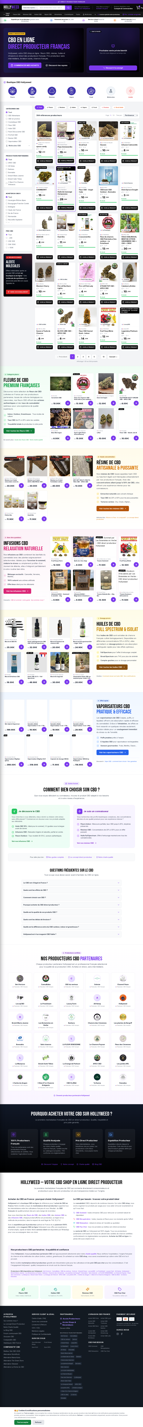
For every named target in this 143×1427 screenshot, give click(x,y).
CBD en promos (14, 119)
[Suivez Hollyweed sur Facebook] (122, 1334)
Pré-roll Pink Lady (86, 286)
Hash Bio (61, 237)
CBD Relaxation (82, 1223)
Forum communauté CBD (12, 1333)
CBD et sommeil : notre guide (20, 600)
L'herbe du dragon (84, 1275)
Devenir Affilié (65, 1328)
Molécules (88, 14)
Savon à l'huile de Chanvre (43, 332)
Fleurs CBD (16, 14)
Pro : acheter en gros (132, 14)
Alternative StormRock (12, 1354)
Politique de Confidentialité (41, 1334)
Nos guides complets (56, 857)
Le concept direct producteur (81, 857)
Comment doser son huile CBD (113, 676)
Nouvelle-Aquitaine (15, 220)
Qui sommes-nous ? (37, 600)
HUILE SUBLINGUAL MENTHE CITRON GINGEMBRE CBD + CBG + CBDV (129, 240)
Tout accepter (22, 1422)
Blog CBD (98, 1164)
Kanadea (14, 1276)
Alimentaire (58, 14)
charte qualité (91, 1254)
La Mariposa (26, 1275)
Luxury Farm (110, 1271)
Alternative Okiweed (11, 1364)
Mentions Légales (38, 1331)
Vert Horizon (47, 1271)
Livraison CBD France (99, 1314)
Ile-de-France (13, 213)
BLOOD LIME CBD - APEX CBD (65, 332)
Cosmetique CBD (14, 122)
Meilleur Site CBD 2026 (12, 1351)
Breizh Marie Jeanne (16, 176)
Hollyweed (125, 1271)
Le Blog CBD (8, 1330)
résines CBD (59, 1215)
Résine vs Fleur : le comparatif (116, 517)
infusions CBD (16, 1218)
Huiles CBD (38, 14)
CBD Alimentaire (14, 115)
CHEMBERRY (41, 190)
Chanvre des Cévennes (56, 1273)
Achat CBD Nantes (104, 1327)
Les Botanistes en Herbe (33, 1273)
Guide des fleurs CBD (22, 440)
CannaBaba (56, 1271)
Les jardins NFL (72, 1275)
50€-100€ (12, 244)
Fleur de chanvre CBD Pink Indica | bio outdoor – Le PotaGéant (108, 240)
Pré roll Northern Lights (64, 287)
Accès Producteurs (71, 1319)
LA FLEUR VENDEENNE (105, 1273)
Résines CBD (27, 14)
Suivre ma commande (39, 1321)
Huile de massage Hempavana (65, 193)
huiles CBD (46, 1215)
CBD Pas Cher (81, 1227)
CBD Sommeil (81, 1213)
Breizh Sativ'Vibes (15, 179)
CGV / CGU (36, 1328)
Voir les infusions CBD (16, 591)
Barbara (11, 169)
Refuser (38, 1422)
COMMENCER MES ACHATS (26, 65)
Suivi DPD (47, 1347)
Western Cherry (42, 286)
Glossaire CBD (9, 1336)
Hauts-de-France (14, 210)
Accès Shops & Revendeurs (69, 1323)
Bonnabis (11, 172)
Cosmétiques (68, 14)
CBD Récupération (83, 1219)
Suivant (112, 357)
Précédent (62, 357)
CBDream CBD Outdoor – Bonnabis (108, 191)
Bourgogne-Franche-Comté (18, 203)
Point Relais (48, 1342)
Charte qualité (84, 1164)
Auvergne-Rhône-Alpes (17, 200)
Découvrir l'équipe (51, 1164)
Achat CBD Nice (93, 1326)
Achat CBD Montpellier (92, 1332)
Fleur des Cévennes (66, 1377)
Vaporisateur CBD (14, 141)
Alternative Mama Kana (12, 1357)
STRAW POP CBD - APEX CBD (107, 287)
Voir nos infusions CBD (21, 841)
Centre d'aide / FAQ (39, 1318)
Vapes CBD (48, 14)
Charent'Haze (82, 1271)
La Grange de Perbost (50, 1275)
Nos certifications (130, 676)
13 (103, 357)
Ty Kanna (124, 1275)
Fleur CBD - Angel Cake (86, 191)
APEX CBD (12, 163)
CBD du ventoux (66, 1271)
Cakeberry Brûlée (128, 286)
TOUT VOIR (8, 14)
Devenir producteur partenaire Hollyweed (72, 1095)
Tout (10, 112)
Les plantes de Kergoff (73, 1273)
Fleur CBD (12, 125)
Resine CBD (12, 138)
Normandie (12, 216)
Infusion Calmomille (129, 145)
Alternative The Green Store (14, 1361)
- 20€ (10, 238)
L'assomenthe (84, 237)
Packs (78, 14)
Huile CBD (12, 128)
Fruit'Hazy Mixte (106, 331)
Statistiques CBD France (12, 1343)
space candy (41, 146)
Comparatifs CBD (10, 1340)
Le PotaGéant (100, 1271)
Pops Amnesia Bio (65, 147)
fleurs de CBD (32, 1215)
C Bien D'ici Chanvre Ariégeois (15, 183)
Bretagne (11, 207)
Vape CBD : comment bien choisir (116, 761)
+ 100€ (10, 248)
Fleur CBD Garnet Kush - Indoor (86, 332)
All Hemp (11, 166)
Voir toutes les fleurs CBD (17, 431)
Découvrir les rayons (58, 65)
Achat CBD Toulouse (104, 1322)
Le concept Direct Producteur (14, 1324)
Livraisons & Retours (39, 1325)
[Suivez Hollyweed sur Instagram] (118, 1334)
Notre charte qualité (36, 440)
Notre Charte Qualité (11, 1327)
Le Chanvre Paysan (120, 1273)
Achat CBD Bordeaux (91, 1337)
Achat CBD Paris (93, 1318)
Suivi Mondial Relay (36, 1343)
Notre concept (68, 1164)
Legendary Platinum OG (129, 332)
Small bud (83, 145)
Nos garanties (132, 761)
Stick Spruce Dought (129, 190)
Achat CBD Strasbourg (104, 1332)
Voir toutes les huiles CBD (110, 667)
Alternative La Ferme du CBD (14, 1367)
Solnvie (74, 1271)
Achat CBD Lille (106, 1336)
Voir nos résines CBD (85, 843)
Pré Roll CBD (13, 135)
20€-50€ (11, 241)
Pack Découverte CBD (16, 132)
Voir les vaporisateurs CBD (111, 752)
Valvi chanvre (93, 1273)
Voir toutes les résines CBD (111, 508)
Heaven (103, 145)
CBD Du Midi (115, 1275)
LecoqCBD (92, 1271)
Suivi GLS (35, 1347)
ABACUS (39, 237)
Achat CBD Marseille (91, 1322)
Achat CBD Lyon (106, 1318)
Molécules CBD (15, 146)
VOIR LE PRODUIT (46, 161)
